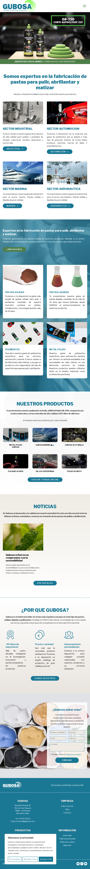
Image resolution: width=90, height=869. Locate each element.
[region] (30, 849)
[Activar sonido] (86, 55)
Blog (67, 809)
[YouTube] (85, 863)
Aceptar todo (46, 859)
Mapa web (67, 845)
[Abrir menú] (84, 6)
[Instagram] (81, 863)
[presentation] (23, 537)
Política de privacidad (73, 754)
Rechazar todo (30, 859)
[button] (15, 435)
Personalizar (14, 859)
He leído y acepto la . (67, 754)
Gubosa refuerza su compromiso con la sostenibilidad (17, 558)
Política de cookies (67, 842)
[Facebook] (78, 863)
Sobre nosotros (67, 806)
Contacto (67, 813)
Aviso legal (67, 835)
